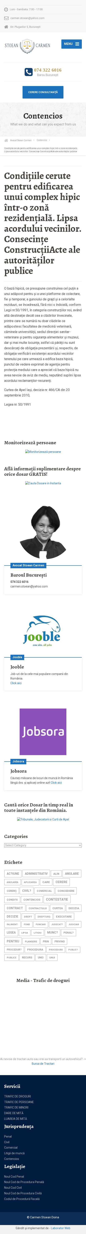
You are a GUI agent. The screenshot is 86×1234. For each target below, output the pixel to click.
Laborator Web (60, 1228)
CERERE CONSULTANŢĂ (43, 92)
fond (27, 924)
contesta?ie (57, 899)
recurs (27, 957)
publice (11, 957)
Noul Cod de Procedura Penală (24, 1182)
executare (64, 916)
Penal (8, 1136)
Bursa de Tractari (43, 1063)
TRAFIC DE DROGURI (17, 1096)
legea (11, 932)
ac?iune (13, 874)
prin (46, 941)
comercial (44, 891)
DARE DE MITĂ (13, 1113)
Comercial (11, 1147)
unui (52, 957)
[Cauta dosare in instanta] (43, 483)
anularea (12, 882)
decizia (73, 908)
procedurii (56, 949)
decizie (12, 916)
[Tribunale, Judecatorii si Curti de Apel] (43, 819)
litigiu (38, 933)
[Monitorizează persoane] (43, 451)
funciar (41, 924)
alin (56, 873)
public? (73, 949)
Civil (6, 1142)
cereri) (11, 890)
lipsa (24, 932)
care (46, 882)
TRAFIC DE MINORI (16, 1107)
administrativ (36, 873)
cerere (61, 882)
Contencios (11, 1159)
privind (59, 941)
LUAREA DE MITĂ (15, 1118)
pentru (13, 941)
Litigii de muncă (14, 1153)
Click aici (16, 683)
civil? (26, 890)
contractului (38, 908)
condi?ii (12, 899)
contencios (31, 899)
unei (41, 957)
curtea (57, 908)
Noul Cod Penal (14, 1176)
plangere (31, 941)
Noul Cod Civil (13, 1187)
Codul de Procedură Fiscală (22, 1199)
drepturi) (44, 916)
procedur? (14, 949)
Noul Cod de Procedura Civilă (23, 1193)
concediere (66, 890)
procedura (35, 949)
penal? (68, 932)
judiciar (73, 924)
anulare (72, 874)
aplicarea (30, 882)
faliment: (12, 924)
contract (15, 908)
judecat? (57, 924)
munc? (52, 932)
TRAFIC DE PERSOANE (19, 1102)
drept (28, 916)
